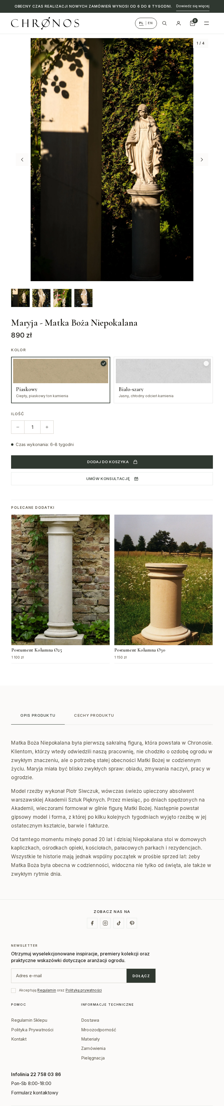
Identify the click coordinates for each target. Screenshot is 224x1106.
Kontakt (19, 1039)
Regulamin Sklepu (29, 1020)
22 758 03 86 (45, 1074)
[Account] (178, 23)
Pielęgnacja (93, 1058)
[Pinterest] (132, 923)
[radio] (60, 380)
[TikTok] (118, 923)
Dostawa (90, 1020)
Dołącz (141, 976)
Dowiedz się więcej (192, 6)
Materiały (90, 1039)
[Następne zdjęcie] (201, 159)
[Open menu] (206, 23)
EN (150, 23)
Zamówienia (93, 1048)
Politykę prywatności (84, 990)
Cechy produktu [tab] (94, 715)
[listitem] (20, 297)
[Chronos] (45, 23)
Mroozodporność (98, 1029)
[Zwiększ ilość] (47, 427)
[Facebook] (92, 923)
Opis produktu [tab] (37, 715)
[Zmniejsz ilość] (17, 427)
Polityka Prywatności (32, 1029)
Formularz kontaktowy (34, 1093)
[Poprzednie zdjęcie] (22, 159)
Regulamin (46, 990)
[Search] (164, 23)
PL (141, 23)
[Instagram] (105, 923)
